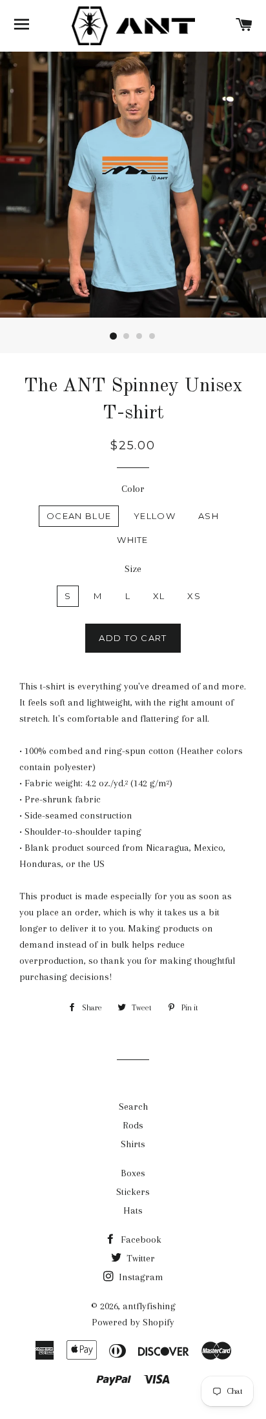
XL (159, 596)
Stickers (133, 1192)
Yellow (155, 516)
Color (133, 489)
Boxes (133, 1173)
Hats (133, 1210)
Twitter (139, 1258)
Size (133, 569)
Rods (133, 1125)
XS (194, 596)
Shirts (133, 1144)
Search (133, 1106)
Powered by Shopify (133, 1322)
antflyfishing (149, 1306)
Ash (208, 516)
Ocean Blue (78, 516)
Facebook (139, 1239)
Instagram (139, 1277)
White (132, 540)
